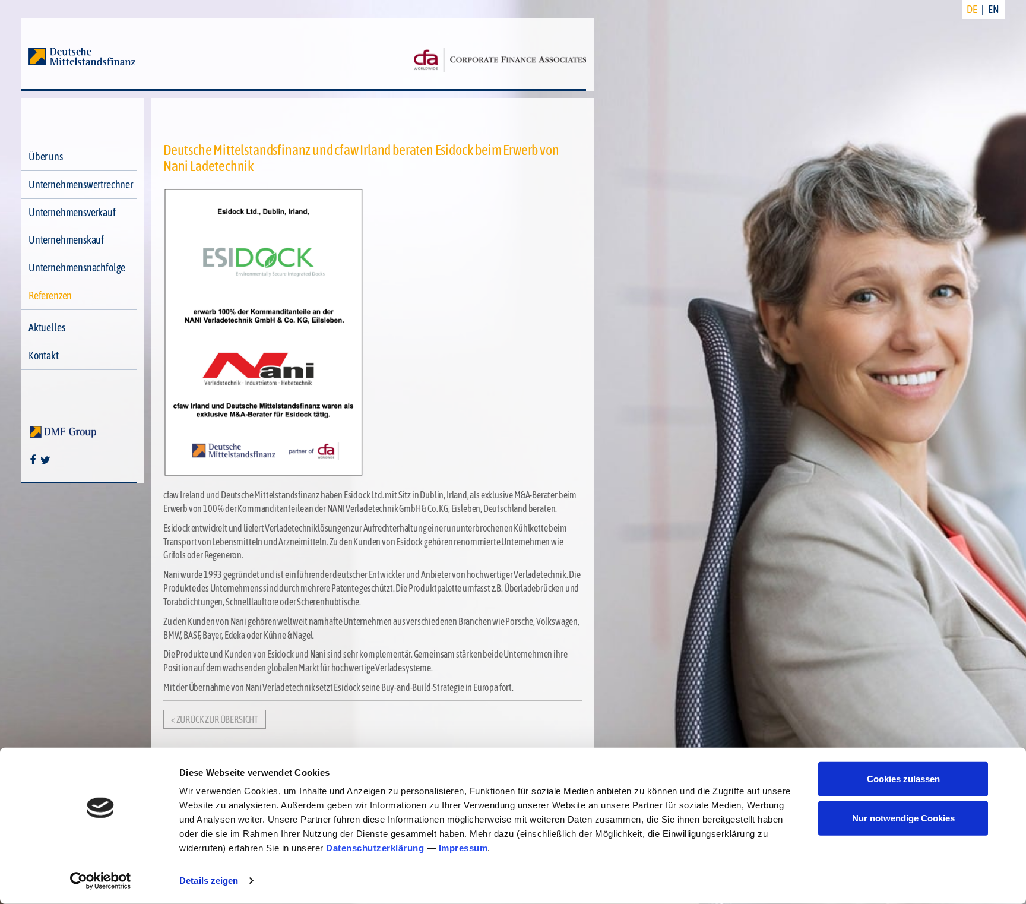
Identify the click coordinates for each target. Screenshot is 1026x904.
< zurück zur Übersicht (214, 719)
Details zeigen (208, 880)
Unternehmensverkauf (72, 212)
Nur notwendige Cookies (903, 818)
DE (972, 9)
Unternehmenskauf (66, 239)
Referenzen (50, 295)
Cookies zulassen (903, 779)
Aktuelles (46, 327)
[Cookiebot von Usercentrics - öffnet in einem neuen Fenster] (101, 881)
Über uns (45, 156)
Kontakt (43, 355)
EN (993, 9)
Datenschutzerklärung (375, 848)
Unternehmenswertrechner (80, 184)
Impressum (463, 848)
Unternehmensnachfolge (76, 267)
